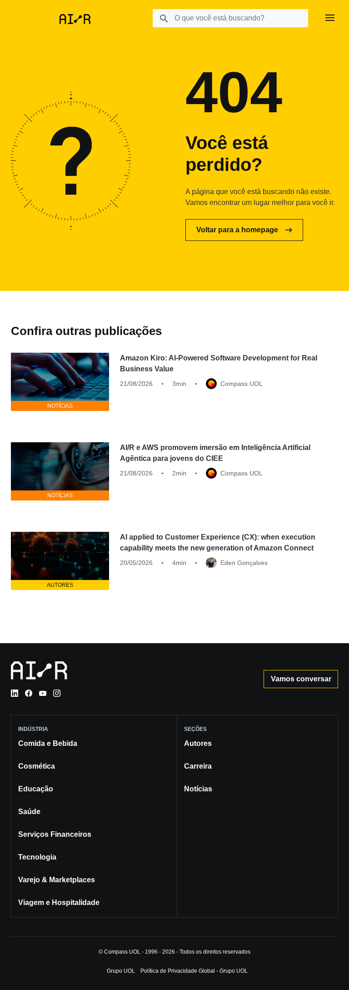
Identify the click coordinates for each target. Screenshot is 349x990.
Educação (35, 789)
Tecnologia (37, 857)
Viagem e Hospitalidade (59, 902)
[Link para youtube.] (42, 693)
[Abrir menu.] (330, 18)
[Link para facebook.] (28, 693)
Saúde (29, 811)
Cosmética (36, 766)
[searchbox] (230, 18)
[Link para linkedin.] (14, 693)
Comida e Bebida (47, 743)
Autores (198, 743)
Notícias (198, 789)
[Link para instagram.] (56, 693)
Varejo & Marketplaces (56, 880)
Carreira (198, 766)
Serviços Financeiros (54, 834)
